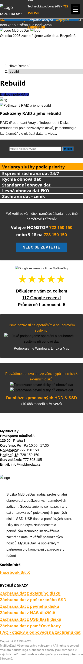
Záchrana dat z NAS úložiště (27, 612)
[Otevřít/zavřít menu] (75, 9)
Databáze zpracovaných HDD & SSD (41, 398)
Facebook (10, 572)
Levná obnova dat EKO (25, 190)
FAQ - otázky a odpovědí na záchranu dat (40, 632)
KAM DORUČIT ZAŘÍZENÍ (20, 424)
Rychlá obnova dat (21, 179)
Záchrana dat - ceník (23, 196)
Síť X (25, 572)
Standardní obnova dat (26, 185)
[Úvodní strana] (13, 9)
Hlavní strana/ (19, 66)
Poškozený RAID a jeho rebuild (30, 113)
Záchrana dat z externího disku (30, 593)
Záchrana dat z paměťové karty (30, 626)
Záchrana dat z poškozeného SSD (33, 600)
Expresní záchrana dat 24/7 (30, 173)
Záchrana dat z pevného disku (29, 606)
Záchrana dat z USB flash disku (30, 619)
